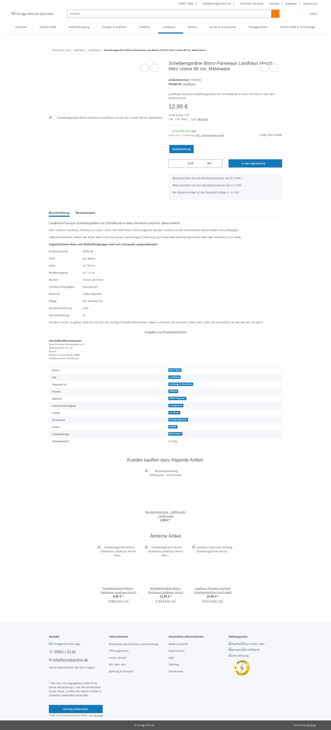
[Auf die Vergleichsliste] (144, 68)
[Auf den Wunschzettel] (154, 68)
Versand (202, 119)
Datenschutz (177, 651)
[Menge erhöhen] (218, 163)
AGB (171, 657)
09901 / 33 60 (65, 651)
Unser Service (117, 657)
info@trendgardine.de (216, 3)
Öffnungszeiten (119, 651)
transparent (175, 405)
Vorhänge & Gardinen (180, 384)
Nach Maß (174, 370)
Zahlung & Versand (121, 671)
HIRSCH (173, 391)
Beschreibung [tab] (59, 212)
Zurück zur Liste (61, 50)
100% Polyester (177, 398)
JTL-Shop (311, 725)
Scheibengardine (178, 419)
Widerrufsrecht (178, 644)
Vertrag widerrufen (75, 709)
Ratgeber (291, 3)
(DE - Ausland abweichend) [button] (210, 135)
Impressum (176, 671)
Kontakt (274, 3)
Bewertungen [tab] (85, 212)
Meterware (175, 433)
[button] (290, 13)
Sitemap (174, 664)
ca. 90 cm (174, 412)
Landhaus (189, 84)
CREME (172, 426)
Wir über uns (117, 664)
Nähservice (310, 3)
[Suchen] (275, 14)
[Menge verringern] (173, 163)
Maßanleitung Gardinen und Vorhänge (134, 644)
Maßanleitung (181, 149)
